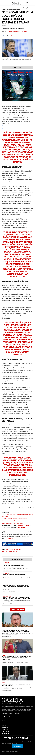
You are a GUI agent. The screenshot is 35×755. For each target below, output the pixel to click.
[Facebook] (3, 35)
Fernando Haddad (7, 551)
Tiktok (27, 525)
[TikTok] (7, 716)
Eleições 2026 (7, 596)
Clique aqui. (9, 538)
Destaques (6, 562)
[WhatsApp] (15, 35)
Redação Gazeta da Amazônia (18, 31)
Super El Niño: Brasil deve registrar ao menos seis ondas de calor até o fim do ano (16, 587)
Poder (8, 8)
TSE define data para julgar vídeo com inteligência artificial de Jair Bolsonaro (15, 631)
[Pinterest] (11, 35)
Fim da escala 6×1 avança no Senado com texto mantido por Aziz (17, 684)
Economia (18, 549)
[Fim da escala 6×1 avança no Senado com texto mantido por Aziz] (17, 673)
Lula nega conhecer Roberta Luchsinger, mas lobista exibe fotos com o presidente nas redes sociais (17, 658)
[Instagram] (4, 716)
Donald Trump (10, 549)
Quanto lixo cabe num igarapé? (12, 523)
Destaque (6, 573)
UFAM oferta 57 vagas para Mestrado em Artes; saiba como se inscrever (16, 564)
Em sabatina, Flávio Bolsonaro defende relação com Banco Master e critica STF (16, 598)
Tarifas (15, 551)
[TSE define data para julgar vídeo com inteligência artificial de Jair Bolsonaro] (17, 619)
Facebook (21, 527)
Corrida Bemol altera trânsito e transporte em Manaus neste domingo (16, 575)
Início (3, 8)
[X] (7, 35)
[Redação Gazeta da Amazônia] (3, 31)
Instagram (20, 525)
